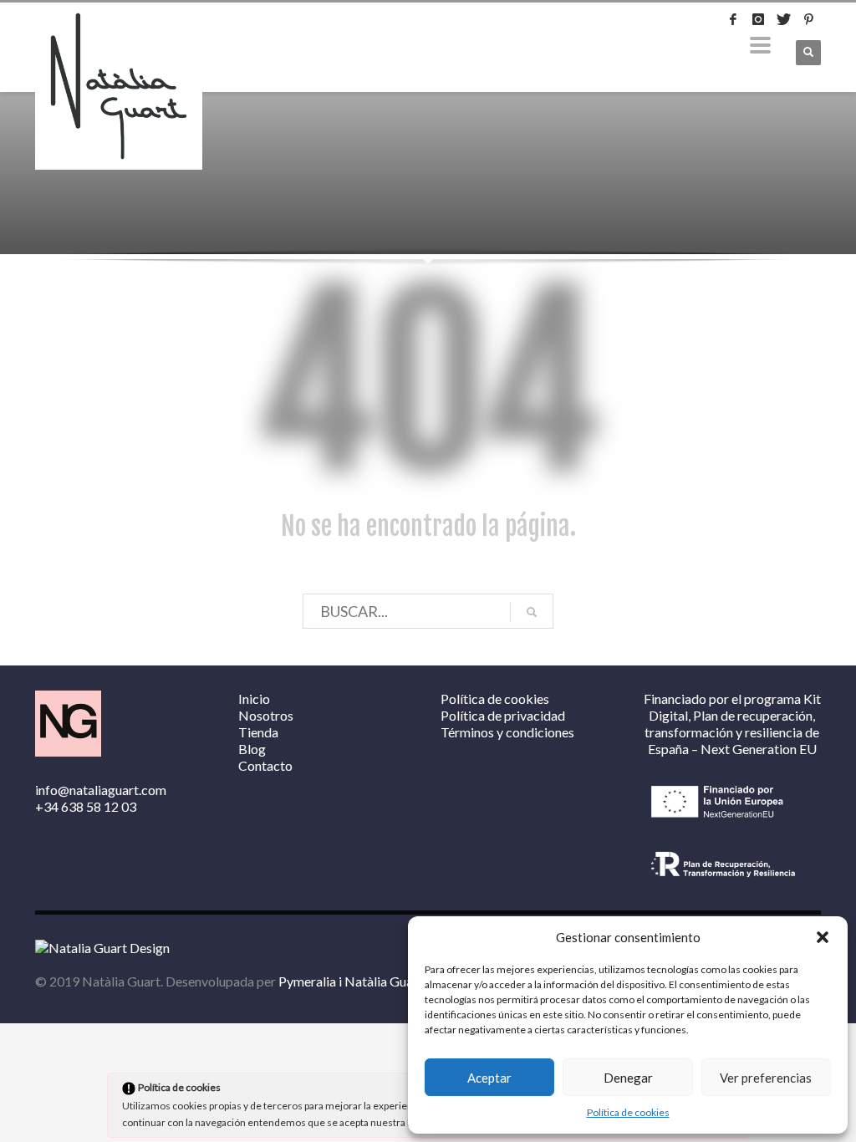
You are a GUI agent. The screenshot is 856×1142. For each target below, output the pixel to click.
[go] (531, 612)
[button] (822, 937)
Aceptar (489, 1077)
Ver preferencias (766, 1077)
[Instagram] (758, 19)
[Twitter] (783, 19)
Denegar (628, 1077)
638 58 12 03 (98, 806)
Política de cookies (628, 1112)
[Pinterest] (808, 19)
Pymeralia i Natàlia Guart (350, 981)
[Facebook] (733, 19)
